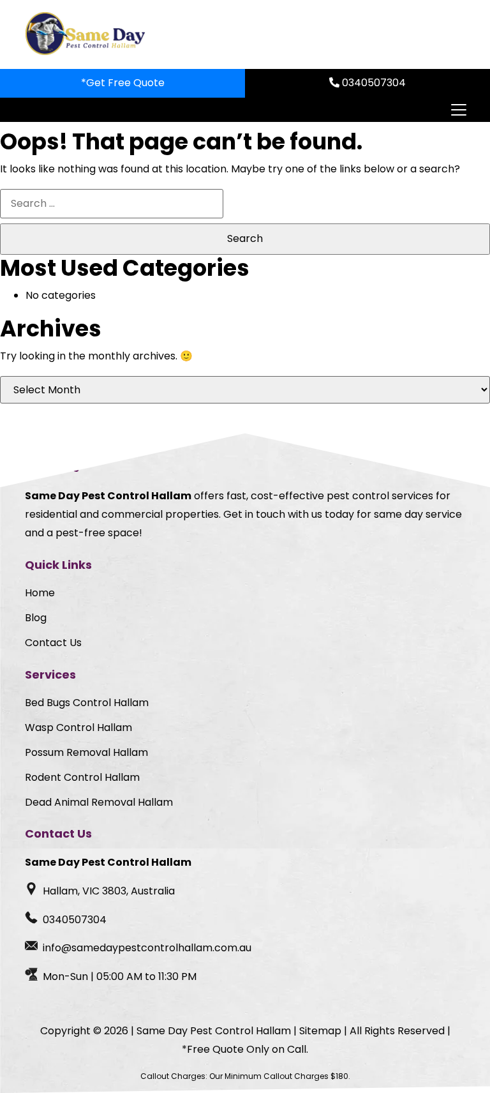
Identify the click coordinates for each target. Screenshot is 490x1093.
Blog (36, 617)
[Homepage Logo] (87, 34)
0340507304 (372, 82)
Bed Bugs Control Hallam (87, 702)
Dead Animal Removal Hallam (99, 802)
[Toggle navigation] (458, 110)
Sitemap (320, 1030)
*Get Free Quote (123, 82)
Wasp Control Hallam (78, 727)
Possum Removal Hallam (86, 752)
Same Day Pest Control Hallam (214, 1030)
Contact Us (53, 642)
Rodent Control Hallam (82, 777)
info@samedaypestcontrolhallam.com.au (147, 947)
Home (40, 592)
